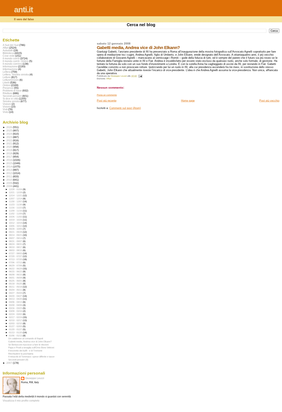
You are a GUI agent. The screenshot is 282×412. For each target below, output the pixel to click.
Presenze (8, 88)
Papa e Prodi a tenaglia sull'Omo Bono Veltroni (31, 347)
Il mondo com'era (12, 63)
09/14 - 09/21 (16, 235)
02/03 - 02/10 (16, 323)
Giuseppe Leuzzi (34, 378)
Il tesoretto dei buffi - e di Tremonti (25, 350)
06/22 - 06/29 (16, 268)
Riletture (7, 93)
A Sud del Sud (11, 45)
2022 (9, 140)
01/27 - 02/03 (16, 326)
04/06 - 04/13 (16, 302)
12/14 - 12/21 (16, 195)
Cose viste (8, 55)
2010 (9, 179)
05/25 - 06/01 (16, 281)
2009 (9, 183)
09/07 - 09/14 (16, 238)
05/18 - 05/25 (16, 283)
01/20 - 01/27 (16, 329)
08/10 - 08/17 (16, 247)
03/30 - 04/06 (16, 305)
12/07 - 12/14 (16, 198)
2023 (9, 137)
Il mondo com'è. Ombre (15, 61)
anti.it (23, 9)
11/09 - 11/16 (16, 211)
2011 (9, 176)
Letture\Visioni (11, 79)
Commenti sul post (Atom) (125, 108)
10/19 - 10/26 (16, 220)
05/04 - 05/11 (16, 290)
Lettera (7, 71)
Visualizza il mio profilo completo (21, 400)
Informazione (10, 66)
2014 (9, 166)
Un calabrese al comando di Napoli (25, 338)
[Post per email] (140, 76)
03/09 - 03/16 (16, 311)
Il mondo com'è (11, 58)
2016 (9, 160)
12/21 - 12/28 (16, 192)
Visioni (6, 106)
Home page (188, 100)
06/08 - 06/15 (16, 274)
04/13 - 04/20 (16, 299)
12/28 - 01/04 (16, 189)
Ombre (6, 85)
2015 (9, 163)
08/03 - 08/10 (16, 250)
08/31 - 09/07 (16, 241)
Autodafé (8, 50)
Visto (5, 112)
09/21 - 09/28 (16, 232)
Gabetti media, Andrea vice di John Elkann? (30, 341)
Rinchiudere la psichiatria (20, 353)
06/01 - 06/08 (16, 277)
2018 (9, 153)
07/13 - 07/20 (16, 259)
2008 (9, 186)
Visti (5, 109)
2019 (9, 150)
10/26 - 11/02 (16, 216)
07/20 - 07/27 (16, 256)
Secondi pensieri (12, 96)
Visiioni (7, 104)
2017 (9, 156)
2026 (9, 127)
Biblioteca (8, 53)
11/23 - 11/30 (16, 204)
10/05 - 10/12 (16, 226)
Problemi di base (12, 90)
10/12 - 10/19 (16, 223)
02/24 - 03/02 (16, 314)
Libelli (6, 82)
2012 (9, 173)
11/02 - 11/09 (16, 213)
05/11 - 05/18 (16, 287)
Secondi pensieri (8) (18, 359)
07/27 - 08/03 (16, 253)
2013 (9, 170)
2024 (9, 133)
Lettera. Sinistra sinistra (16, 74)
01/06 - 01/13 (16, 335)
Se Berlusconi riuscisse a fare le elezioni (28, 344)
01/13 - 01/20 (16, 332)
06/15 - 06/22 (16, 271)
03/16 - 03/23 (16, 308)
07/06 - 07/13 (16, 262)
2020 (9, 146)
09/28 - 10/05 (16, 229)
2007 (9, 363)
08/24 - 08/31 (16, 244)
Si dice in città (10, 98)
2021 (9, 143)
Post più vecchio (269, 100)
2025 (9, 130)
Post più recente (106, 100)
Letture (7, 77)
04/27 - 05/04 (16, 293)
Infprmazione (10, 69)
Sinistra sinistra (11, 101)
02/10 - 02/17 (16, 320)
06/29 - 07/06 (16, 265)
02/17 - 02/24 (16, 317)
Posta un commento (107, 95)
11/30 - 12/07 (16, 201)
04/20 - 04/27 (16, 296)
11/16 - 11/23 (16, 207)
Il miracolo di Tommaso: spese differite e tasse (31, 356)
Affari (108, 78)
